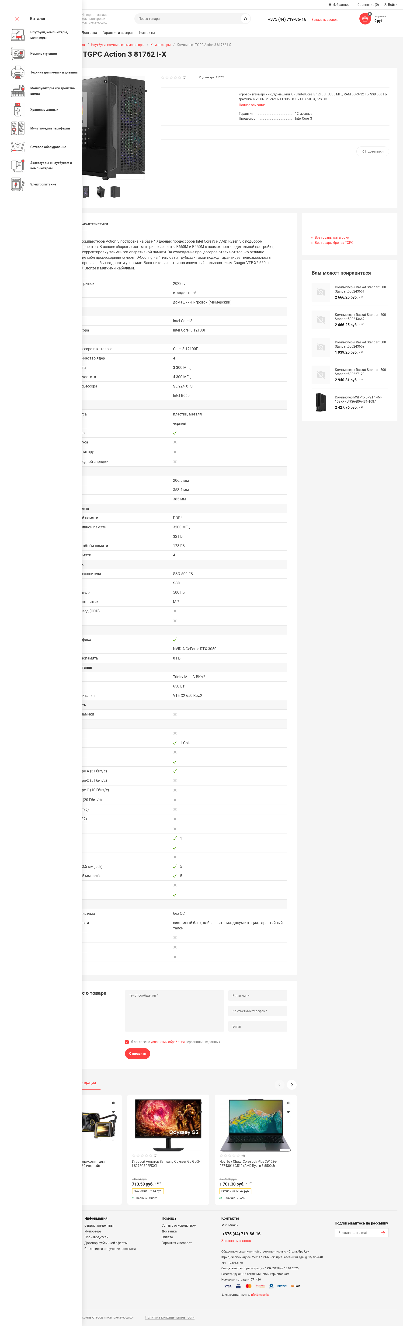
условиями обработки (168, 1042)
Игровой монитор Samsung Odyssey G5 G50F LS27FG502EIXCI (166, 1164)
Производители (96, 1237)
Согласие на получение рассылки (110, 1249)
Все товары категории (332, 237)
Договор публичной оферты (106, 1243)
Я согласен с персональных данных (175, 1042)
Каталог (38, 18)
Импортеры (93, 1231)
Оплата (167, 1237)
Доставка (89, 33)
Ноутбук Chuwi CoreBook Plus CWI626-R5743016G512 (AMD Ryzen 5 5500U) (248, 1164)
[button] (292, 1085)
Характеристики (94, 224)
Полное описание (252, 105)
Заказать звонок (325, 19)
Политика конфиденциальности (170, 1317)
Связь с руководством (179, 1225)
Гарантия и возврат (118, 33)
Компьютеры (160, 45)
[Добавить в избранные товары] (113, 1111)
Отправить (137, 1053)
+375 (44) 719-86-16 (287, 19)
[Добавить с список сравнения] (113, 1103)
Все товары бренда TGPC (334, 242)
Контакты (147, 33)
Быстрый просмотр (168, 1125)
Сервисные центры (99, 1225)
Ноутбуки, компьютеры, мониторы (117, 45)
